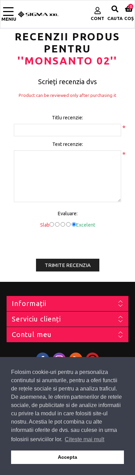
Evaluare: (68, 213)
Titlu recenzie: (67, 117)
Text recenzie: (67, 144)
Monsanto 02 (67, 61)
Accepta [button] (67, 457)
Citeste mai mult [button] (84, 439)
